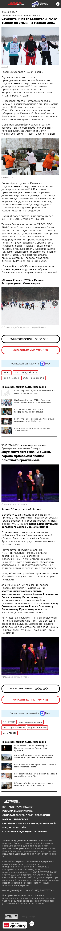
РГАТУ (4, 66)
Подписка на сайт (14, 827)
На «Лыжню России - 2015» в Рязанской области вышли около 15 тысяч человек (32, 401)
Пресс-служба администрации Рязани (25, 327)
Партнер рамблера (28, 917)
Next (55, 303)
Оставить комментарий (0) (30, 350)
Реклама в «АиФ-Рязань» (18, 811)
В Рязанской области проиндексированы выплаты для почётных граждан (33, 784)
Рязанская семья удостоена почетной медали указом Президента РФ (35, 775)
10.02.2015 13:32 (9, 12)
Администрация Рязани (14, 504)
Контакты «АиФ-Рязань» (17, 807)
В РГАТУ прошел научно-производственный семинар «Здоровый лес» (34, 392)
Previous (4, 303)
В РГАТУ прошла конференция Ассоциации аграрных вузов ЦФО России (34, 420)
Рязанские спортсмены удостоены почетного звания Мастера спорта (35, 765)
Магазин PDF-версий (15, 819)
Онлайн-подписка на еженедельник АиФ (29, 823)
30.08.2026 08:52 (10, 445)
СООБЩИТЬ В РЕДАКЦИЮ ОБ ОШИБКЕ (24, 831)
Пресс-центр (43, 815)
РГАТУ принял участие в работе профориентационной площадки (29, 410)
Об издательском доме (17, 815)
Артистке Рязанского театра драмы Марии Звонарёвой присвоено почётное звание (34, 756)
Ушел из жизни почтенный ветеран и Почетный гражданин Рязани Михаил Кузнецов (31, 748)
